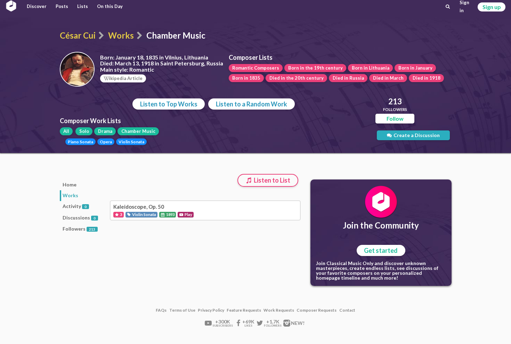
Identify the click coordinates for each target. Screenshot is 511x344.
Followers (79, 229)
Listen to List (271, 180)
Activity (75, 206)
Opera (106, 141)
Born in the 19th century (315, 68)
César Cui (78, 35)
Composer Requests (316, 310)
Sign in (464, 6)
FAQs (161, 310)
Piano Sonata (80, 141)
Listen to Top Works (168, 104)
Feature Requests (244, 310)
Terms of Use (182, 310)
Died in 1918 (426, 78)
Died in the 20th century (296, 78)
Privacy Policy (211, 310)
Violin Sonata (131, 141)
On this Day (110, 6)
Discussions (79, 218)
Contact (347, 310)
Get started (381, 250)
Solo (84, 131)
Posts (62, 6)
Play (188, 214)
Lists (82, 6)
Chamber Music (138, 131)
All (66, 131)
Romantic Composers (255, 68)
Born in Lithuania (370, 68)
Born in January (415, 68)
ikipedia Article (126, 78)
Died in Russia (348, 78)
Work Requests (278, 310)
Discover (37, 6)
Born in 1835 (246, 78)
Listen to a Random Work (251, 104)
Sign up (491, 6)
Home (69, 184)
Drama (105, 131)
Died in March (388, 78)
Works (121, 35)
